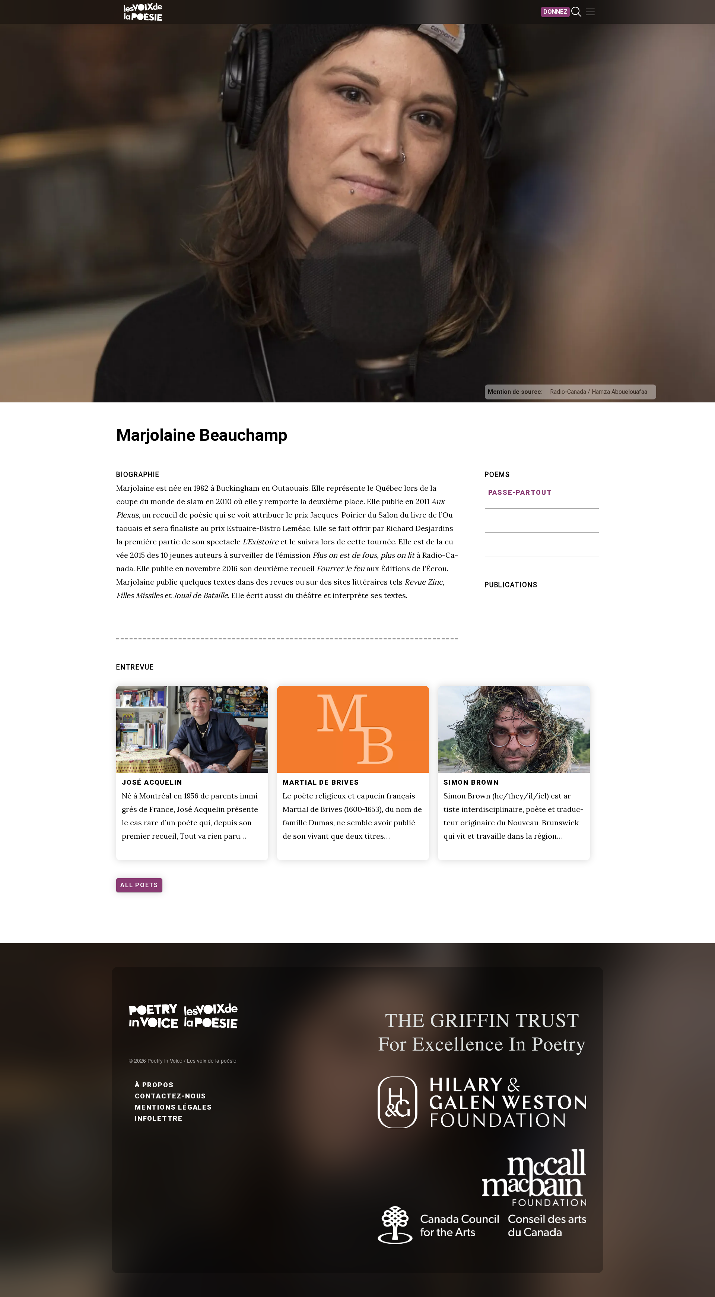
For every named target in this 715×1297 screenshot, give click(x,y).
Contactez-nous (170, 1096)
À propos (154, 1085)
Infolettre (159, 1118)
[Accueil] (143, 12)
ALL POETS (139, 885)
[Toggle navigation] (590, 12)
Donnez (555, 11)
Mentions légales (173, 1107)
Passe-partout (520, 492)
